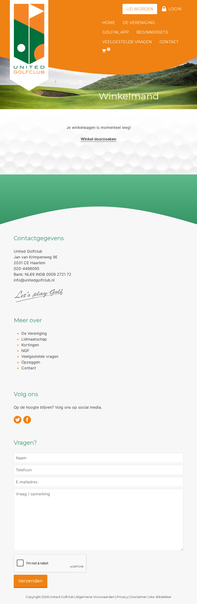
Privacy (122, 597)
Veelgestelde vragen (127, 42)
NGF (25, 350)
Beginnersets (152, 32)
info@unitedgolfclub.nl (34, 280)
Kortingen (30, 344)
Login (174, 9)
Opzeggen (30, 362)
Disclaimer (138, 597)
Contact (169, 42)
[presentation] (50, 563)
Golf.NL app (115, 32)
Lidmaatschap (34, 339)
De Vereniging (139, 22)
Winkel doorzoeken (98, 139)
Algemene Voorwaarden (95, 597)
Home (108, 22)
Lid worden (139, 9)
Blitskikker (164, 597)
